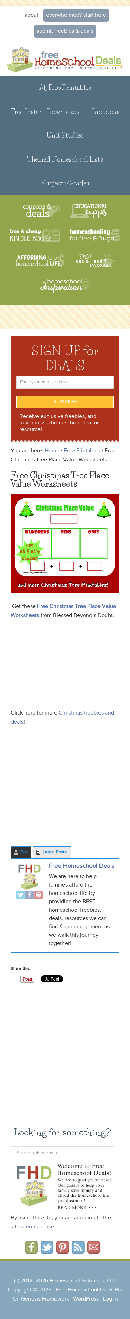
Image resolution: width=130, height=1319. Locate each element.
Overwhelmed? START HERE (76, 15)
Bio (23, 852)
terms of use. (39, 1227)
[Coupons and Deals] (41, 211)
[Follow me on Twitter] (47, 1251)
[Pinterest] (38, 896)
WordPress (86, 1299)
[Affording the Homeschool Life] (40, 260)
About (31, 15)
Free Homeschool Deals (81, 866)
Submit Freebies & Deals (65, 31)
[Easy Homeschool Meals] (95, 260)
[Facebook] (29, 896)
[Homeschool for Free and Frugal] (95, 236)
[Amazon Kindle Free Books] (35, 236)
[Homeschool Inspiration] (65, 288)
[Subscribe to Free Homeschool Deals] (78, 1251)
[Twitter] (20, 896)
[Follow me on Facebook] (31, 1251)
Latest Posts (55, 852)
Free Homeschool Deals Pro (89, 1290)
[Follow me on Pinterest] (62, 1251)
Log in (110, 1299)
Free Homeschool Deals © (65, 58)
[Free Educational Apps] (88, 211)
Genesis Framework (45, 1299)
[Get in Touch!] (94, 1251)
